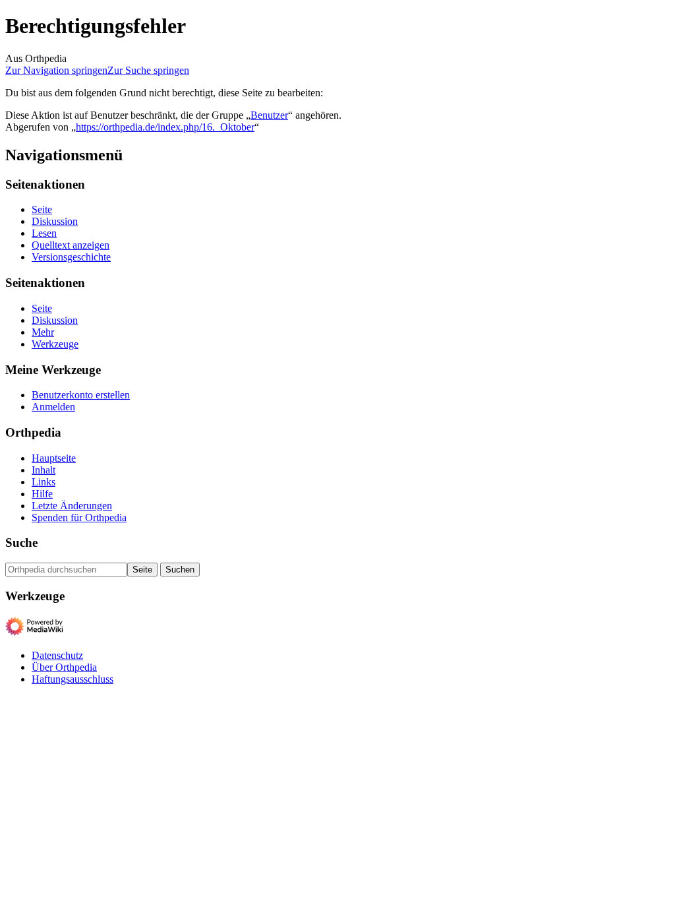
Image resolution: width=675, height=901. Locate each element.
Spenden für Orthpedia (79, 517)
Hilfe (42, 493)
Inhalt (43, 470)
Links (43, 481)
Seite (42, 209)
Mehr (43, 332)
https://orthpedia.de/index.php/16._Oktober (165, 127)
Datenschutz (57, 655)
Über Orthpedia (64, 667)
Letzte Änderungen (72, 505)
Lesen (44, 233)
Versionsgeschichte (71, 257)
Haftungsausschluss (72, 679)
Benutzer (269, 115)
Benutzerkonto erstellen (81, 394)
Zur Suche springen (148, 70)
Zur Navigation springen (56, 70)
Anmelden (53, 406)
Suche (21, 542)
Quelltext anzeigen (70, 245)
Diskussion (55, 221)
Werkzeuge (55, 344)
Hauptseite (54, 458)
